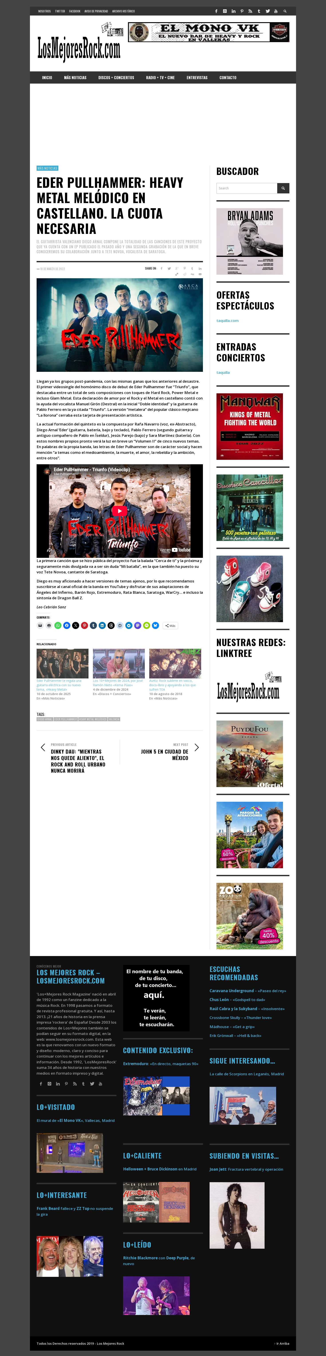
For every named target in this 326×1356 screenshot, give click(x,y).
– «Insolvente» (247, 1008)
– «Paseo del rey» (248, 990)
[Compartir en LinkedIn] (200, 268)
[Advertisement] (163, 125)
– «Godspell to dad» (237, 999)
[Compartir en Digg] (192, 274)
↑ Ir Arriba (281, 1343)
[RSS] (250, 11)
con (144, 1257)
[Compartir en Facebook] (161, 268)
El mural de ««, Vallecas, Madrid (76, 1120)
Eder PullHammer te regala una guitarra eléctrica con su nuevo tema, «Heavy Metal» (59, 685)
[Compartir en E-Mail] (200, 274)
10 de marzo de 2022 (52, 268)
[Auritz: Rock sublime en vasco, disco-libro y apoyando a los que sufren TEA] (175, 664)
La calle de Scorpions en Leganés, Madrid (247, 1073)
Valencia (114, 719)
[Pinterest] (242, 11)
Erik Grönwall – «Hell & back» (235, 1035)
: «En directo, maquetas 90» (160, 1063)
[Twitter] (267, 11)
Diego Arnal (44, 719)
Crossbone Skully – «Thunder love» (241, 1017)
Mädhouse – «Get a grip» (232, 1026)
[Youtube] (276, 11)
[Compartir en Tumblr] (192, 268)
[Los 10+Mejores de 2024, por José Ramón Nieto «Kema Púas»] (119, 664)
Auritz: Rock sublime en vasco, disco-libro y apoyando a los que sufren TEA (172, 685)
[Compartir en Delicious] (177, 274)
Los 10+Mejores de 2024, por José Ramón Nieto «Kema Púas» (118, 683)
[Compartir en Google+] (177, 268)
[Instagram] (225, 11)
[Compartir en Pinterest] (185, 268)
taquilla (223, 372)
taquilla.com (227, 320)
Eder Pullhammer (66, 719)
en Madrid (159, 1169)
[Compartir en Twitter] (169, 268)
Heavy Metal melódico (93, 719)
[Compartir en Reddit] (185, 274)
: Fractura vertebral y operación (246, 1169)
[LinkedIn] (233, 11)
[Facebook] (216, 11)
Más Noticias (47, 168)
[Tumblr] (259, 11)
